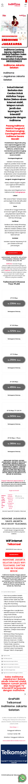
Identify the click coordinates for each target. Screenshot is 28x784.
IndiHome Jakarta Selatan (14, 66)
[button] (26, 1)
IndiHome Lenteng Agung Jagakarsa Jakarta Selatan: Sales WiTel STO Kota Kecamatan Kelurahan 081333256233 (14, 55)
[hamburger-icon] (25, 694)
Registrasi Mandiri (14, 490)
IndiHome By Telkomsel (12, 775)
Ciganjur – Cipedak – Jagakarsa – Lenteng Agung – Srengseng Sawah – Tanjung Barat (10, 501)
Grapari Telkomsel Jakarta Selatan (12, 481)
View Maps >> (14, 727)
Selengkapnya (13, 554)
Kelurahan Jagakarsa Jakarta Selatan (3, 501)
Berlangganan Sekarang (14, 311)
